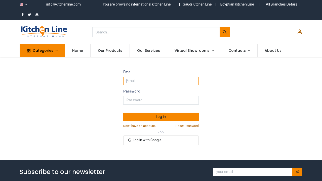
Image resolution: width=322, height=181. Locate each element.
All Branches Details (281, 4)
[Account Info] (299, 32)
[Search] (225, 32)
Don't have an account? (139, 126)
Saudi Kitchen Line (197, 4)
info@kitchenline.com (63, 4)
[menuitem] (78, 50)
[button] (297, 172)
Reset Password (187, 126)
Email (128, 72)
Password (131, 91)
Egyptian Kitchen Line (237, 4)
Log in (161, 116)
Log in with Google (147, 140)
